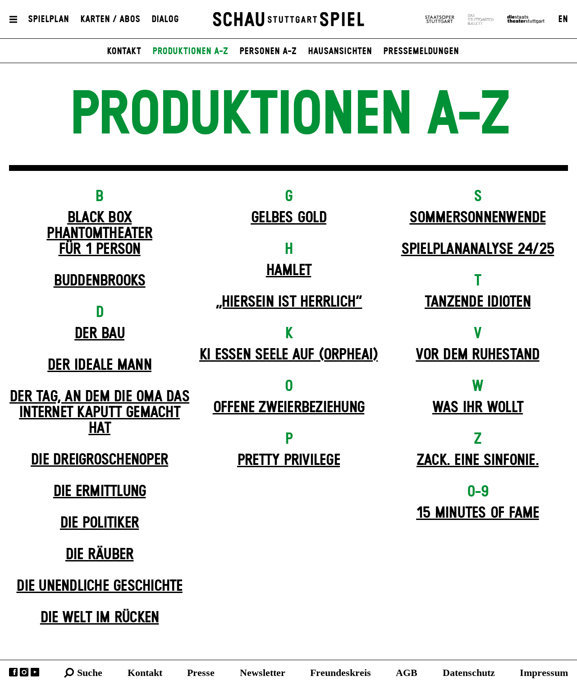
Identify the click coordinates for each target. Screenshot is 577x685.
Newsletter (262, 672)
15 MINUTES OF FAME (477, 513)
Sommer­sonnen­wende (477, 218)
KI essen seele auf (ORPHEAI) (288, 355)
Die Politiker (99, 523)
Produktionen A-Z (190, 51)
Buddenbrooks (100, 281)
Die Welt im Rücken (99, 618)
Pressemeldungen (421, 51)
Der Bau (99, 334)
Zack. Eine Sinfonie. (478, 460)
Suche (89, 672)
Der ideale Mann (99, 365)
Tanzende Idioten (478, 302)
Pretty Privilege (288, 460)
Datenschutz (469, 672)
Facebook (13, 672)
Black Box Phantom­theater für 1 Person (99, 233)
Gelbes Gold (288, 218)
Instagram (24, 672)
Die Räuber (99, 555)
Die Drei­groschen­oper (99, 460)
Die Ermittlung (99, 491)
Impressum (544, 672)
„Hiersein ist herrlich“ (288, 302)
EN (563, 19)
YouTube (35, 672)
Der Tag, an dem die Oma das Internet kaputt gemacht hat (99, 413)
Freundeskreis (340, 672)
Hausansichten (340, 51)
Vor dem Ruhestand (477, 355)
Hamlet (288, 270)
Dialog (165, 19)
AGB (406, 672)
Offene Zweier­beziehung (289, 408)
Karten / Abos (110, 19)
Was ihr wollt (477, 408)
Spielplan (48, 19)
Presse (201, 672)
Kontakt (124, 51)
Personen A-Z (268, 51)
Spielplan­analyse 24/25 (477, 249)
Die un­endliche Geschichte (99, 586)
